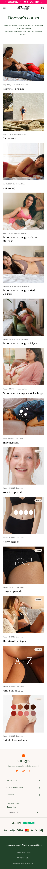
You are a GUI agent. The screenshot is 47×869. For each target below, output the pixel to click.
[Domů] (23, 8)
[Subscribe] (37, 812)
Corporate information (23, 863)
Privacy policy (23, 858)
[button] (42, 8)
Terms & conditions (23, 853)
